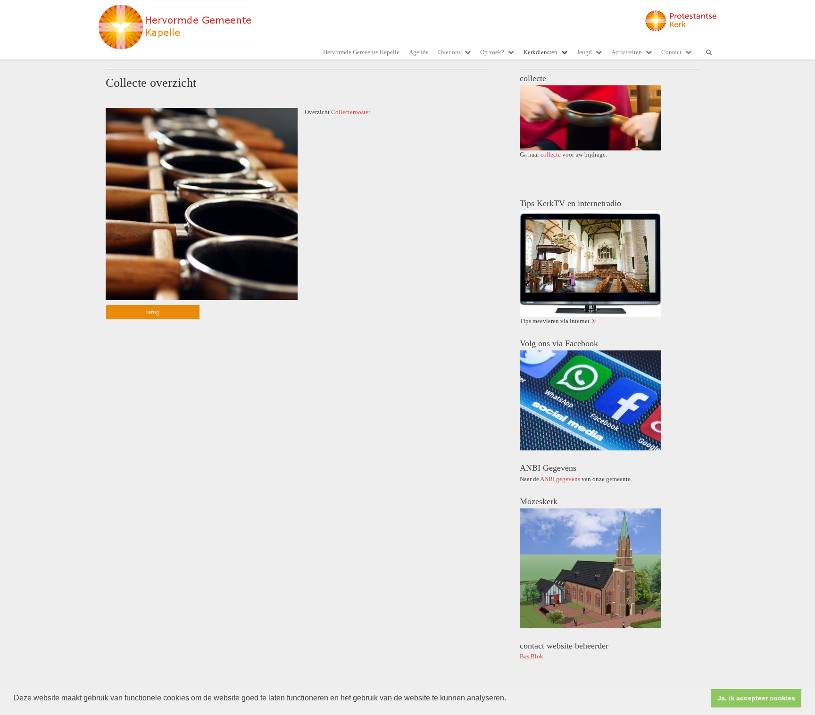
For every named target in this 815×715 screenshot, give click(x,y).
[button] (509, 699)
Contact (671, 52)
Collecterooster (351, 112)
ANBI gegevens (560, 478)
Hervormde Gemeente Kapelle (361, 52)
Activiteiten (626, 52)
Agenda (419, 52)
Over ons (449, 52)
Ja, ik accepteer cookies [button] (756, 698)
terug (152, 312)
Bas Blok (531, 656)
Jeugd (584, 52)
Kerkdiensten (540, 52)
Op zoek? (492, 52)
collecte (551, 154)
